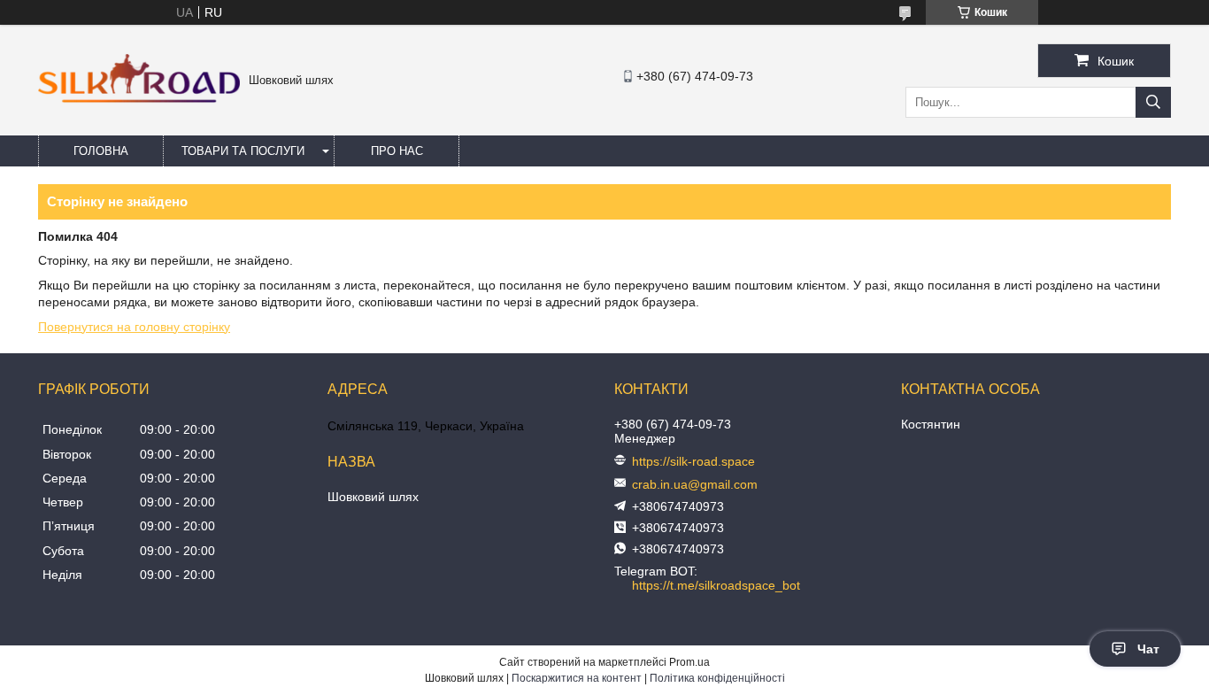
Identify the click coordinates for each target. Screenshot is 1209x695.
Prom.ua (689, 662)
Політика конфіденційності (717, 678)
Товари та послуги (242, 151)
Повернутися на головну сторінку (134, 327)
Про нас (397, 151)
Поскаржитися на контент (577, 678)
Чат (1148, 649)
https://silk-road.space (693, 461)
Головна (100, 151)
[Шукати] (1153, 102)
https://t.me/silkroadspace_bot (716, 585)
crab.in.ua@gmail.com (695, 484)
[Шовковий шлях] (139, 99)
